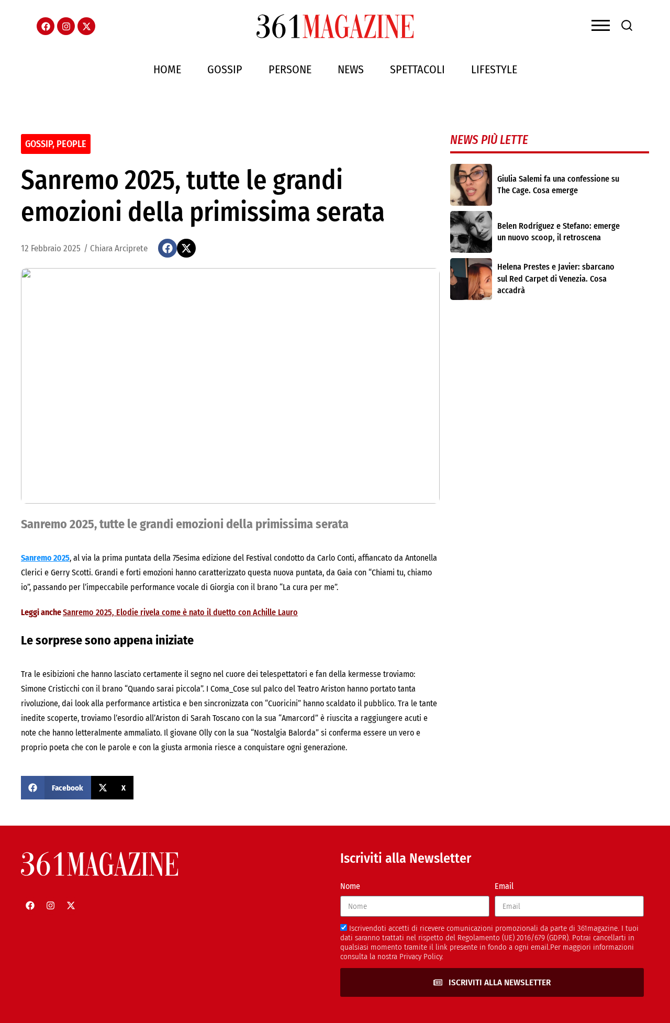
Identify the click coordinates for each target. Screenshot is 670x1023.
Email (504, 886)
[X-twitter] (86, 26)
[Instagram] (66, 26)
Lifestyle (494, 69)
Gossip (224, 69)
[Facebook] (45, 26)
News (351, 69)
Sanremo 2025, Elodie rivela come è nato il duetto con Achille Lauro (180, 612)
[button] (167, 248)
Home (167, 69)
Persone (290, 69)
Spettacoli (417, 69)
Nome (350, 886)
